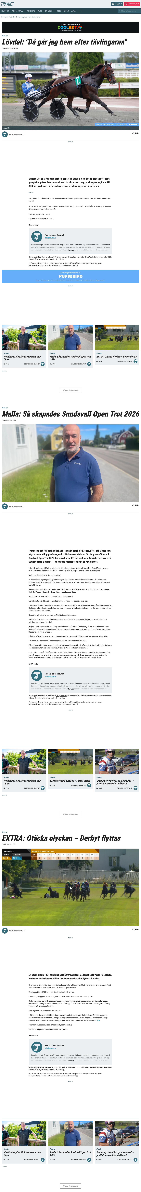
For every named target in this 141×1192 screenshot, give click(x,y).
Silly (59, 11)
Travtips (5, 11)
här (77, 265)
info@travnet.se (50, 238)
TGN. (98, 1020)
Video (66, 11)
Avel (73, 11)
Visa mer (70, 250)
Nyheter (48, 11)
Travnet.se (4, 17)
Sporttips (30, 11)
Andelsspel (17, 11)
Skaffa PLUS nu (124, 1183)
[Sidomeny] (80, 11)
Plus (40, 11)
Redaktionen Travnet (54, 235)
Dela (137, 133)
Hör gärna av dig (61, 257)
